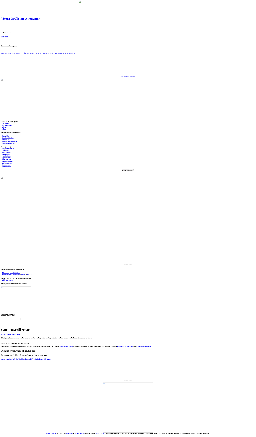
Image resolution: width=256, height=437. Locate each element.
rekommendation (70, 53)
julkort (4, 127)
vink (44, 359)
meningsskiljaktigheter (15, 53)
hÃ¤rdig (34, 359)
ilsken (23, 359)
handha (8, 359)
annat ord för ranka (66, 346)
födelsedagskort (7, 125)
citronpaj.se (6, 165)
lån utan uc (5, 139)
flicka (97, 433)
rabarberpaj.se (7, 152)
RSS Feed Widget (128, 264)
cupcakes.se (6, 154)
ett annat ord (79, 433)
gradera (3, 334)
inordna (9, 334)
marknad (62, 53)
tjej (103, 433)
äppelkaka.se (6, 156)
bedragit (40, 359)
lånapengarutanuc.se (9, 143)
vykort (4, 129)
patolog (32, 53)
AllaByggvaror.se (7, 280)
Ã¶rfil (13, 359)
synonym (69, 433)
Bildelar (16, 274)
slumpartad (4, 37)
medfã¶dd (43, 53)
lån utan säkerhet (8, 138)
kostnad (28, 359)
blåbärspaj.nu (6, 159)
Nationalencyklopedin (143, 346)
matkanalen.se (6, 167)
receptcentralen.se (8, 149)
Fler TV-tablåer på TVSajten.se (128, 76)
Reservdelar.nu (7, 274)
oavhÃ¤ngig (50, 53)
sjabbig (18, 359)
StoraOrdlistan (51, 433)
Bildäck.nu (5, 273)
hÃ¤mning (4, 53)
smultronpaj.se (7, 163)
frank (48, 359)
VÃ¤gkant (25, 53)
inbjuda (37, 53)
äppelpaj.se (5, 150)
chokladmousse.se (8, 161)
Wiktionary (129, 346)
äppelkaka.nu (6, 158)
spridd (3, 359)
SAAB (29, 274)
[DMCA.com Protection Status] (128, 171)
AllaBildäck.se (15, 273)
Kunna (57, 53)
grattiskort (5, 123)
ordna (19, 334)
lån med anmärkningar (9, 141)
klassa (14, 334)
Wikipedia (120, 346)
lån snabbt (5, 136)
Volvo (23, 274)
